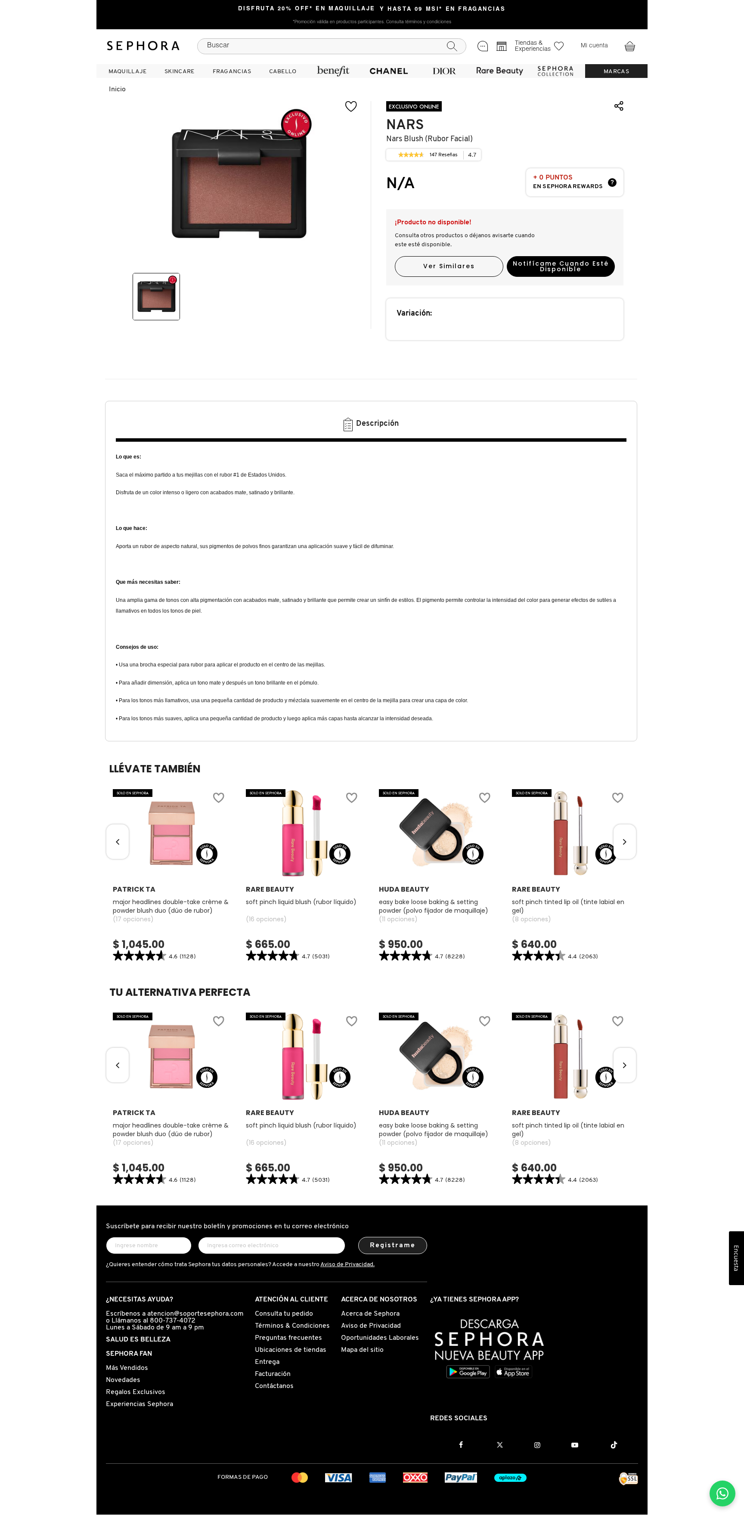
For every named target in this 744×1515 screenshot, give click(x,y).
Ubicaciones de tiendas (290, 1350)
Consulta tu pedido (284, 1314)
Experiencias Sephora (139, 1404)
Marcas (616, 71)
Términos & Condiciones (292, 1326)
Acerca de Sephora (370, 1314)
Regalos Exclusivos (135, 1392)
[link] (411, 155)
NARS (405, 125)
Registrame (393, 1245)
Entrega (267, 1362)
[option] (156, 296)
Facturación (273, 1374)
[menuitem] (127, 71)
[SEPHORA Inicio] (143, 46)
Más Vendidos (127, 1368)
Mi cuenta (594, 46)
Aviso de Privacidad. (347, 1264)
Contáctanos (274, 1386)
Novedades (123, 1380)
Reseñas (444, 156)
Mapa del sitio (362, 1350)
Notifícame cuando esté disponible (561, 266)
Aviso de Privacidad (371, 1326)
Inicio (117, 89)
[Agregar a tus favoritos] (351, 106)
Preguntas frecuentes (288, 1338)
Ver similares (449, 266)
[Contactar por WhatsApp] (722, 1493)
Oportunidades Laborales (380, 1338)
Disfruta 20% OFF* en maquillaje (306, 9)
